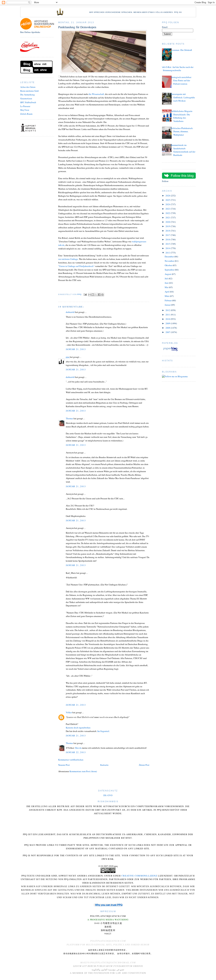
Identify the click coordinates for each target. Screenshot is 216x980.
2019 (168, 226)
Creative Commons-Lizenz (139, 875)
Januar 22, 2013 (76, 752)
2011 (168, 314)
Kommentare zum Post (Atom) (83, 771)
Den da (78, 747)
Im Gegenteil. (103, 731)
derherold (70, 312)
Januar (168, 304)
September (170, 269)
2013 (168, 252)
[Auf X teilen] (96, 294)
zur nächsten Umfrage (68, 259)
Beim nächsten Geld (29, 90)
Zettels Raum (26, 113)
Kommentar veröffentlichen (70, 759)
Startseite (104, 764)
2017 (168, 235)
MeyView (24, 109)
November (170, 260)
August (168, 274)
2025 (168, 199)
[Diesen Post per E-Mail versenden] (89, 294)
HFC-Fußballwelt (28, 102)
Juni (167, 282)
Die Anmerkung (27, 94)
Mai (167, 287)
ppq (67, 356)
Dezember (169, 256)
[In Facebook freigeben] (99, 294)
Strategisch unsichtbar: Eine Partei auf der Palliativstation (181, 80)
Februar (168, 300)
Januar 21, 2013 (76, 349)
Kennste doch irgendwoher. (78, 727)
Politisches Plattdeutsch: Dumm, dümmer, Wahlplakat (182, 131)
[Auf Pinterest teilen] (102, 294)
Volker (69, 712)
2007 (168, 332)
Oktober (169, 265)
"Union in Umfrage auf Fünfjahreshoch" (76, 266)
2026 (168, 195)
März (167, 296)
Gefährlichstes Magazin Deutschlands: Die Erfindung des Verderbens (181, 116)
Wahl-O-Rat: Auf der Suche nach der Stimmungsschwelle (176, 69)
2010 (168, 318)
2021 (168, 217)
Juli (167, 278)
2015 (168, 243)
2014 (168, 248)
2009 (168, 323)
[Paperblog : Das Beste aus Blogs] (170, 350)
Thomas (69, 418)
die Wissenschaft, (96, 94)
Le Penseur (25, 106)
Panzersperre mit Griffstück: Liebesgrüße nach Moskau (183, 97)
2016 (168, 239)
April (167, 291)
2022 (168, 213)
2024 (168, 204)
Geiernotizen (26, 98)
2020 (168, 221)
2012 (168, 310)
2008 (168, 327)
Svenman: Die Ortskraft (181, 49)
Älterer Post (144, 764)
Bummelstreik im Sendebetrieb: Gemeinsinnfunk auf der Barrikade (183, 150)
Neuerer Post (64, 764)
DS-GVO (108, 795)
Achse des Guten (27, 86)
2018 (168, 230)
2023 (168, 208)
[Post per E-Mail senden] (85, 294)
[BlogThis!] (92, 294)
